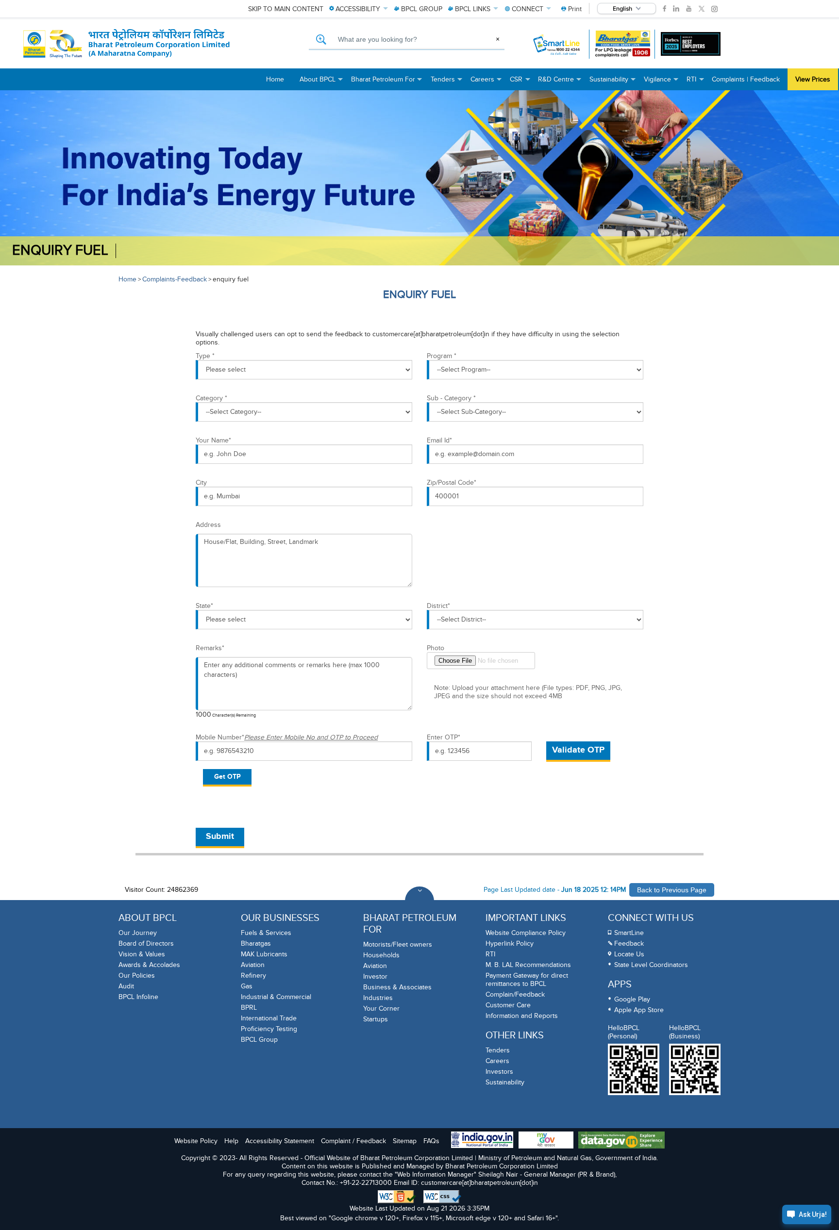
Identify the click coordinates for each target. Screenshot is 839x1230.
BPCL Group (259, 1039)
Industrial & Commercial (276, 997)
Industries (378, 998)
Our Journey (137, 933)
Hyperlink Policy (510, 943)
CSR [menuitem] (520, 82)
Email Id (439, 440)
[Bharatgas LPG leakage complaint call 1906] (622, 44)
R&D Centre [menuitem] (560, 82)
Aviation (253, 965)
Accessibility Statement (279, 1141)
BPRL (249, 1007)
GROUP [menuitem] (421, 9)
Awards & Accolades (149, 965)
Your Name (213, 440)
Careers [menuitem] (486, 82)
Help (231, 1141)
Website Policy (196, 1141)
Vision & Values (141, 954)
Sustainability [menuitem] (612, 82)
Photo (435, 648)
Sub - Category (451, 398)
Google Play (632, 999)
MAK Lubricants (264, 954)
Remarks (210, 648)
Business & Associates (397, 987)
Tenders (498, 1050)
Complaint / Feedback (353, 1141)
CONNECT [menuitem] (527, 9)
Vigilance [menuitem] (661, 82)
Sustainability (505, 1082)
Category (211, 398)
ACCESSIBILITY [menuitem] (358, 9)
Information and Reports (522, 1016)
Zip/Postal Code (451, 482)
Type (205, 356)
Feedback (629, 943)
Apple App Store (639, 1010)
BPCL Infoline (138, 997)
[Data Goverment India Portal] (621, 1141)
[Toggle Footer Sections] (419, 901)
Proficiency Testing (269, 1029)
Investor (375, 976)
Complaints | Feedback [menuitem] (746, 79)
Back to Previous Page (671, 890)
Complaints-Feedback (174, 279)
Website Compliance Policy (526, 933)
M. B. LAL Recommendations (528, 965)
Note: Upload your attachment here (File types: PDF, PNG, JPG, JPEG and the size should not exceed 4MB (528, 692)
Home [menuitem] (275, 79)
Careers (497, 1061)
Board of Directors (146, 943)
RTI (490, 954)
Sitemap (405, 1141)
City (201, 482)
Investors (499, 1071)
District (438, 606)
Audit (126, 986)
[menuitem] (571, 9)
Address (208, 525)
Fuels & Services (266, 933)
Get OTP (227, 776)
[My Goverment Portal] (546, 1141)
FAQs (431, 1141)
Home (127, 279)
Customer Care (508, 1005)
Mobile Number (287, 737)
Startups (375, 1019)
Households (381, 955)
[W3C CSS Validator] (442, 1197)
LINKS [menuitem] (472, 9)
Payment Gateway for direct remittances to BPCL (527, 979)
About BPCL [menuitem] (321, 82)
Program (441, 356)
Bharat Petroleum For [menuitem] (387, 82)
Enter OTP (443, 737)
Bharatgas (256, 943)
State (204, 606)
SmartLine (629, 933)
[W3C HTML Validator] (397, 1197)
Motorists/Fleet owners (397, 944)
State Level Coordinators (651, 965)
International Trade (269, 1018)
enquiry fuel (60, 251)
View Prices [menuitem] (812, 79)
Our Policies (136, 975)
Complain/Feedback (515, 994)
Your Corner (381, 1008)
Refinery (253, 975)
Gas (246, 986)
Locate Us (629, 954)
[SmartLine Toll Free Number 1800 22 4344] (557, 44)
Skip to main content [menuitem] (285, 9)
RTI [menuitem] (695, 82)
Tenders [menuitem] (447, 82)
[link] (664, 8)
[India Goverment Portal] (482, 1141)
